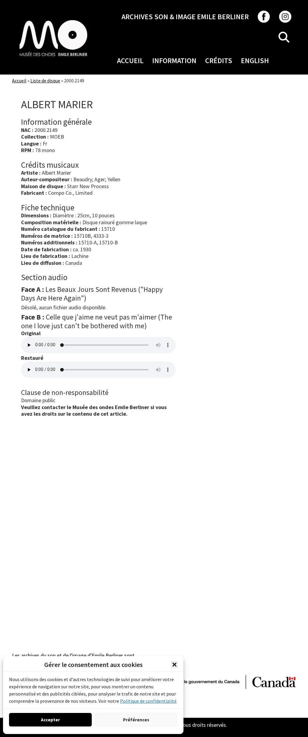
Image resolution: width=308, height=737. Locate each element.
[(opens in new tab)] (53, 20)
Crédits (218, 60)
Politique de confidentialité (148, 701)
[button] (174, 665)
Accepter (50, 720)
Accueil (130, 60)
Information (174, 60)
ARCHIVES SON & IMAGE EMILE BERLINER (185, 16)
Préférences (136, 720)
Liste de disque (45, 81)
